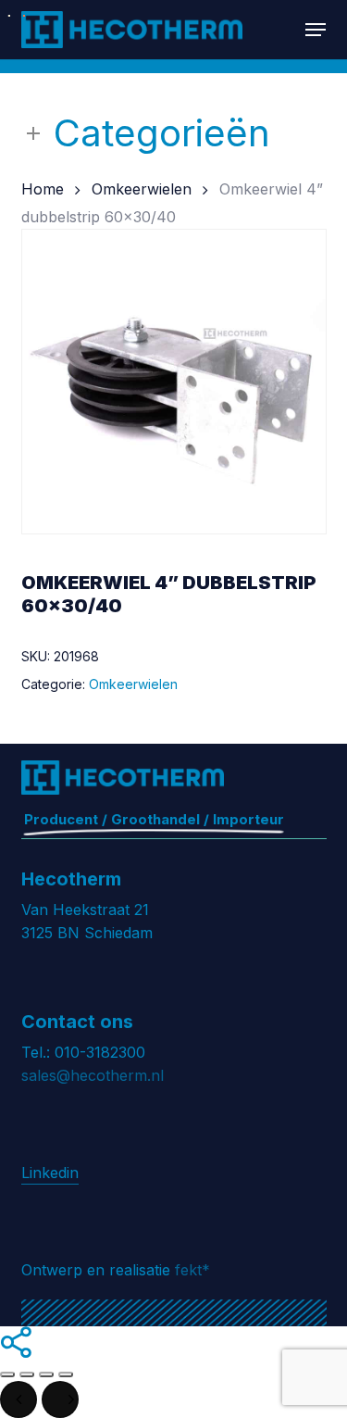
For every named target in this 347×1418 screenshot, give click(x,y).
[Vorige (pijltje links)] (18, 1399)
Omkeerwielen (142, 189)
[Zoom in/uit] (7, 1374)
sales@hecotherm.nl (92, 1075)
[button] (315, 29)
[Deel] (46, 1374)
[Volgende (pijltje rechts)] (60, 1399)
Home (42, 189)
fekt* (192, 1270)
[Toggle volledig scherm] (26, 1374)
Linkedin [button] (50, 1172)
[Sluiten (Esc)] (65, 1374)
